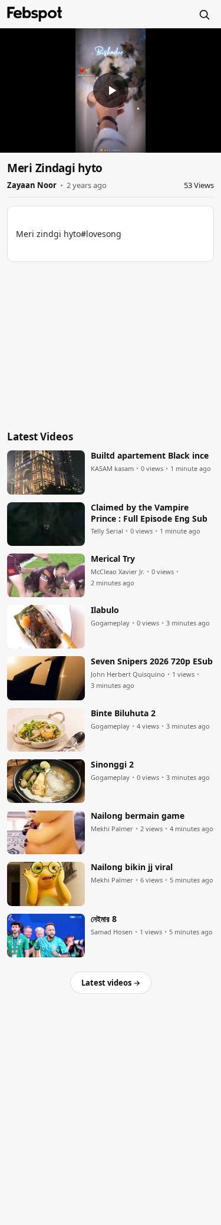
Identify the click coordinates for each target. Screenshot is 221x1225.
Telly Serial (107, 531)
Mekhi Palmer (112, 829)
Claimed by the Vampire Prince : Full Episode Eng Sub (149, 513)
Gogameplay (110, 623)
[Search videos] (204, 14)
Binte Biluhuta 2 (123, 713)
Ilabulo (105, 610)
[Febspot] (34, 14)
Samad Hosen (112, 932)
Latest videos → (110, 982)
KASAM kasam (112, 469)
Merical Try (113, 559)
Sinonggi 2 (112, 764)
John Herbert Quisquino (128, 674)
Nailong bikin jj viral (132, 867)
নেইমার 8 (104, 919)
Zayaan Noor (32, 185)
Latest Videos (40, 436)
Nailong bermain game (137, 816)
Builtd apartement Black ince (150, 455)
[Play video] (110, 90)
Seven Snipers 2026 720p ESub (152, 661)
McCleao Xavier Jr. (117, 572)
